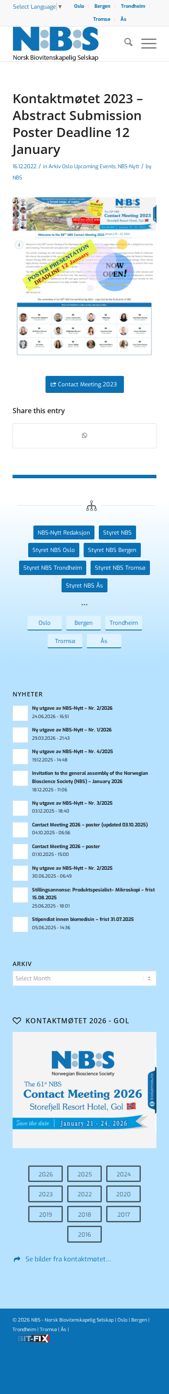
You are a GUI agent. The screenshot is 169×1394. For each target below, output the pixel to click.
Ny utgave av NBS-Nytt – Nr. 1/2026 (72, 730)
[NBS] (70, 43)
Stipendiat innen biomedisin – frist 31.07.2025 (83, 919)
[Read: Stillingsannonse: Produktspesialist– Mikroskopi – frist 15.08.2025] (20, 895)
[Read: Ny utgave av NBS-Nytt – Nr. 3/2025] (20, 808)
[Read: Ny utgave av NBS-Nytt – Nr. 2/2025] (20, 873)
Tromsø (101, 19)
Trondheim (133, 6)
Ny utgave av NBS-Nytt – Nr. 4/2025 (72, 751)
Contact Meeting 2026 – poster (66, 846)
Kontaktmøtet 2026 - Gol (78, 1020)
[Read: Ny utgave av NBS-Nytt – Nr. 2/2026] (20, 713)
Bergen (102, 6)
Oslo (79, 6)
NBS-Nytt (128, 166)
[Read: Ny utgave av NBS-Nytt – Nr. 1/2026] (20, 735)
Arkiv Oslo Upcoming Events (82, 166)
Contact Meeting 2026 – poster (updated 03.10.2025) (90, 825)
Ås (123, 19)
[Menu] (144, 43)
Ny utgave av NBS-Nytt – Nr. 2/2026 (72, 708)
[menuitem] (79, 6)
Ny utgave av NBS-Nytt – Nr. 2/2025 (72, 868)
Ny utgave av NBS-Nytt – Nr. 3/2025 (72, 803)
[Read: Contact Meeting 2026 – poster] (20, 851)
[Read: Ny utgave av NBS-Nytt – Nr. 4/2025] (20, 756)
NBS (17, 177)
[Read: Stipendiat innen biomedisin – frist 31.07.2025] (20, 924)
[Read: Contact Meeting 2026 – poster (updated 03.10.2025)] (20, 830)
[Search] (124, 43)
